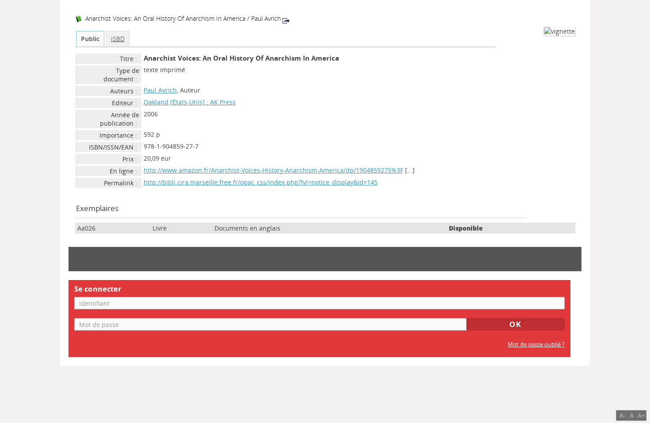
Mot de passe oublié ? (536, 344)
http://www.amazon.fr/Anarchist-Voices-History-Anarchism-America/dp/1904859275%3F (273, 170)
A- (622, 415)
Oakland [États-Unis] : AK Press (190, 102)
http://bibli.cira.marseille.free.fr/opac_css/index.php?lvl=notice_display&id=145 (261, 182)
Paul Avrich (160, 90)
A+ (641, 415)
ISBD (118, 39)
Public (90, 39)
